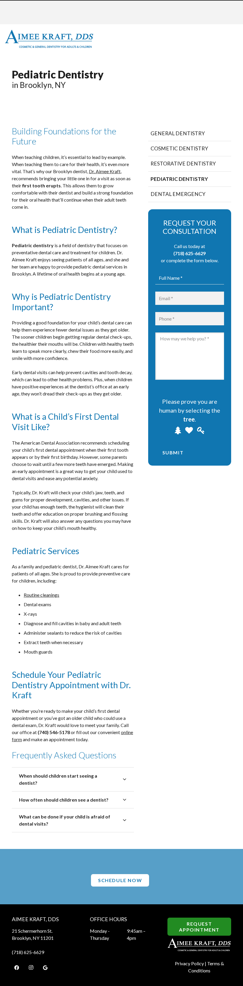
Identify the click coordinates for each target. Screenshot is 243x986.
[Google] (45, 967)
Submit (173, 452)
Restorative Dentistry (183, 163)
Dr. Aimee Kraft (105, 171)
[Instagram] (31, 967)
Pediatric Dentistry (179, 179)
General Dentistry (178, 133)
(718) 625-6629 (189, 253)
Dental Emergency (178, 194)
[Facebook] (16, 967)
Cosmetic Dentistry (179, 148)
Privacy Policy (189, 963)
